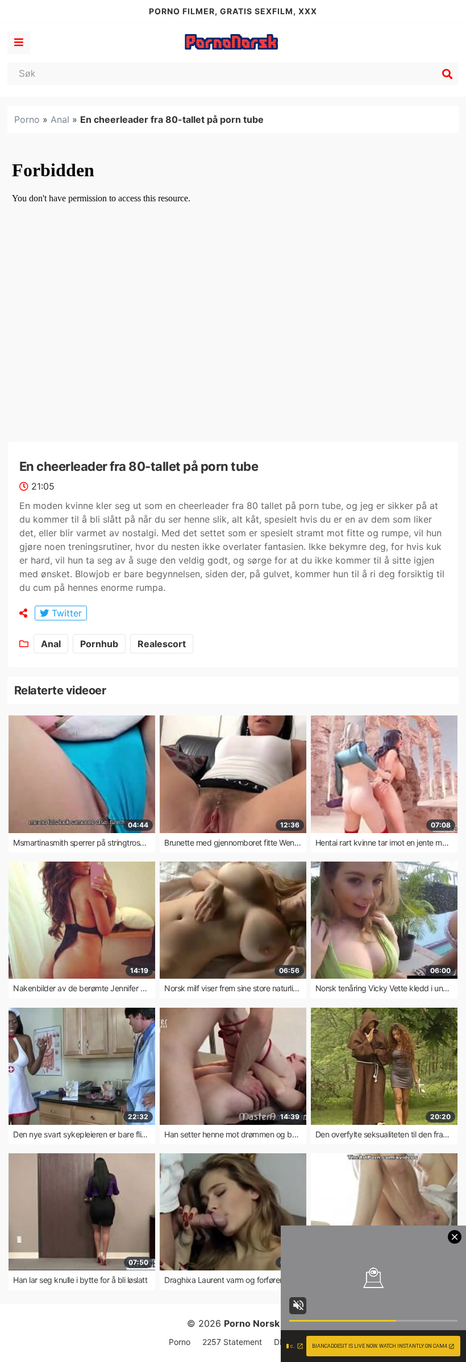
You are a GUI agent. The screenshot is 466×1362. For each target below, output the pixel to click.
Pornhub (99, 643)
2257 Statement (232, 1342)
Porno (27, 119)
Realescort (162, 643)
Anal (60, 119)
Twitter (65, 613)
